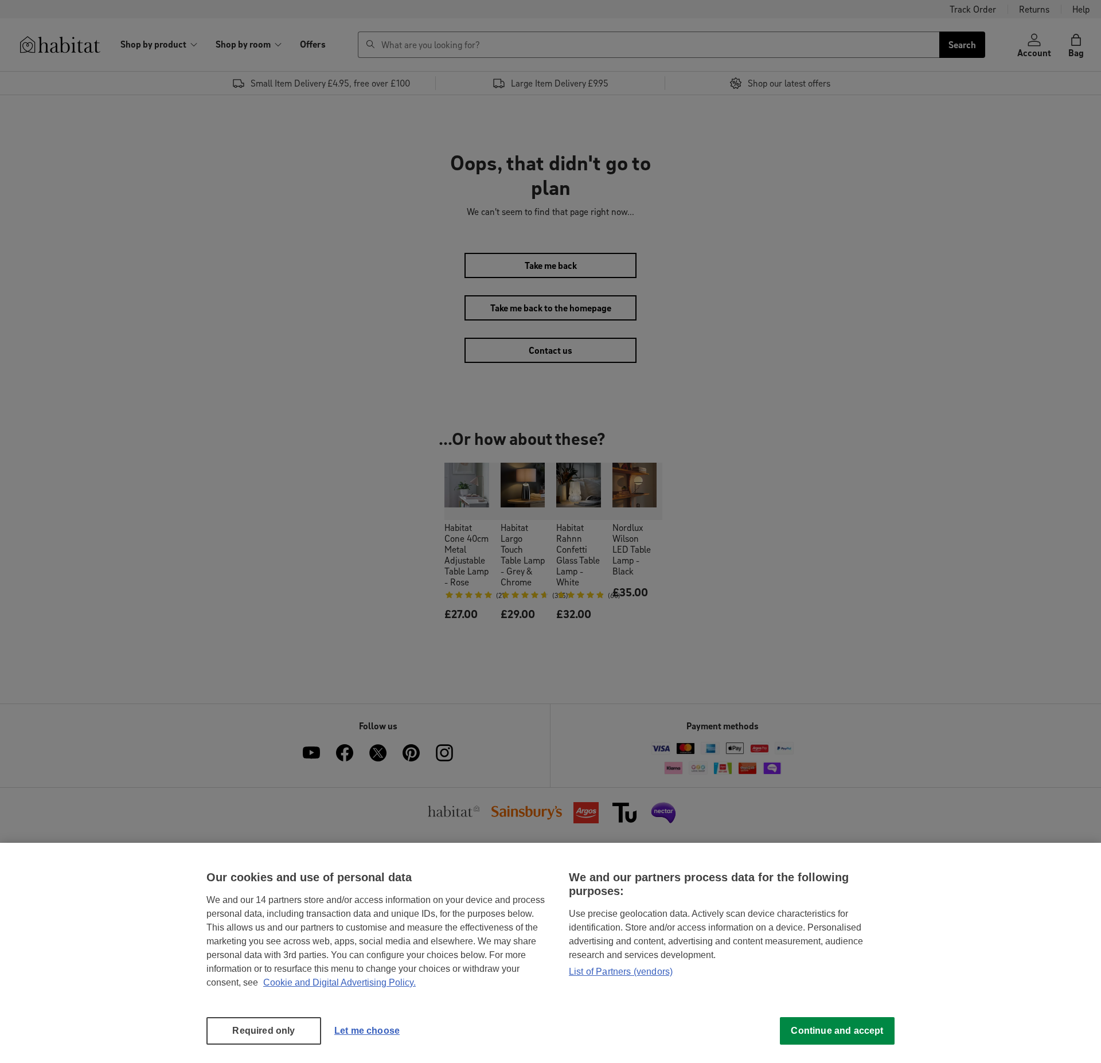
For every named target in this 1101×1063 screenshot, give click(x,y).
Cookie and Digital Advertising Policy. (339, 982)
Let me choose (367, 1030)
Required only (263, 1030)
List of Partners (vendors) (621, 971)
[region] (550, 953)
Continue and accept (837, 1030)
